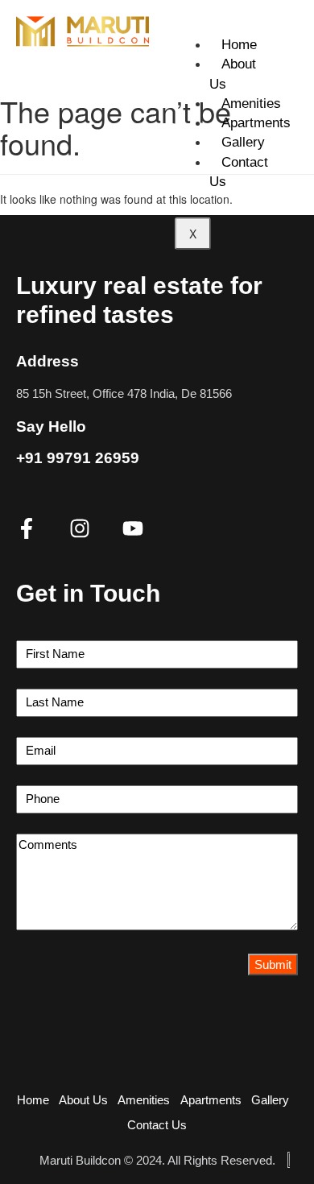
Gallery (243, 142)
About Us (232, 73)
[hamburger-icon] (280, 27)
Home (239, 44)
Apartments (256, 122)
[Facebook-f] (26, 528)
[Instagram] (79, 528)
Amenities (251, 103)
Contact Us (238, 172)
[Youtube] (132, 528)
